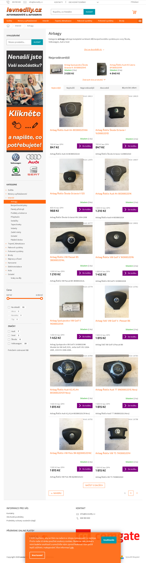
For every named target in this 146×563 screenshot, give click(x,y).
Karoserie (12, 262)
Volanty (14, 228)
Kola (10, 270)
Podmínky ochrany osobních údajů (21, 520)
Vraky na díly (16, 278)
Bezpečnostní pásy (19, 205)
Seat (15, 335)
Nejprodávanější (87, 88)
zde (72, 547)
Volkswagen (18, 343)
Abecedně (104, 88)
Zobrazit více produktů (93, 79)
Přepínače (15, 217)
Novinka (16, 315)
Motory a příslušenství (17, 194)
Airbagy (14, 201)
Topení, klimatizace (16, 243)
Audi (15, 331)
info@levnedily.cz (87, 514)
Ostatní (14, 236)
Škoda (16, 339)
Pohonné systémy (15, 251)
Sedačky (14, 220)
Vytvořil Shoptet (132, 557)
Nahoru (57, 493)
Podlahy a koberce (19, 213)
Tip (14, 319)
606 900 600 (85, 518)
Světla (10, 190)
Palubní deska (17, 239)
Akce (15, 311)
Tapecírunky (16, 224)
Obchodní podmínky (77, 2)
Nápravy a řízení (15, 259)
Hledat (89, 12)
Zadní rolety (16, 232)
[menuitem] (9, 21)
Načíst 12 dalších (94, 485)
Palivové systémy (15, 247)
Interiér (11, 197)
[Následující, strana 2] (130, 493)
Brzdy (10, 255)
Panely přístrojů (17, 209)
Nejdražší (71, 88)
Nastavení (37, 555)
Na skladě (17, 307)
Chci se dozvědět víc (93, 49)
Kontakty (58, 2)
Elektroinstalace (15, 266)
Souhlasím (108, 540)
